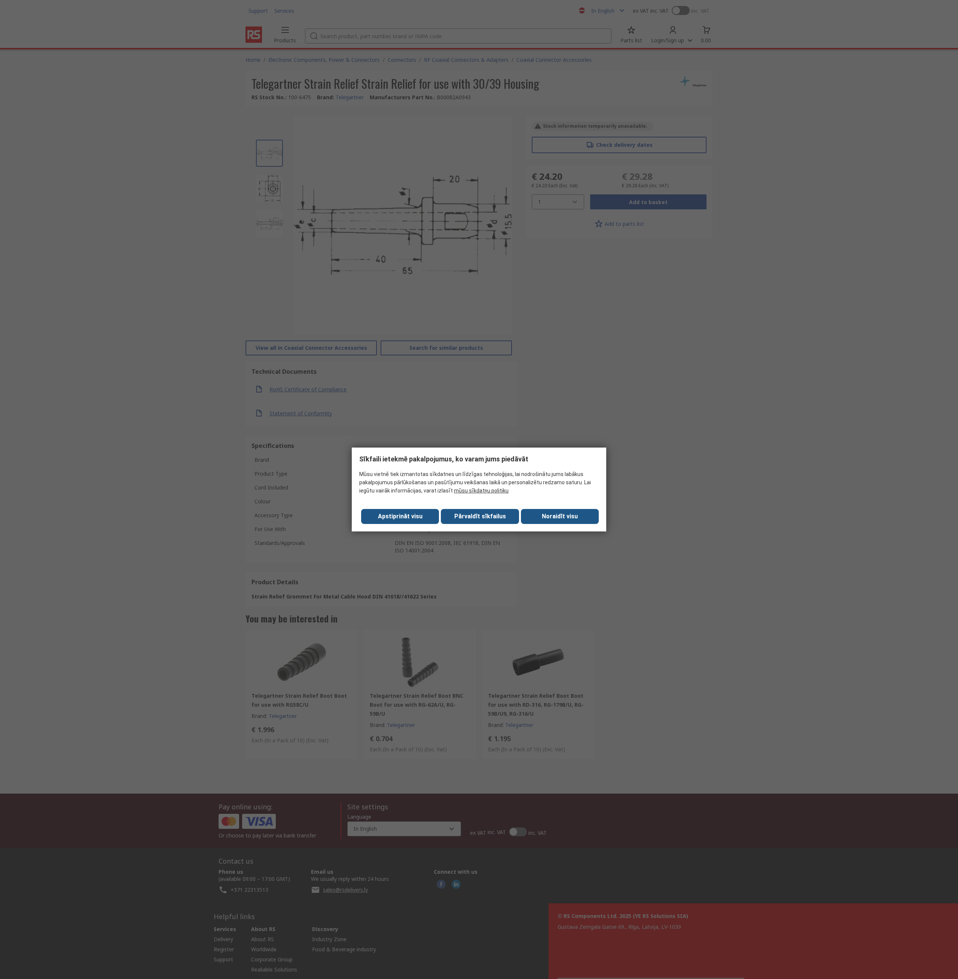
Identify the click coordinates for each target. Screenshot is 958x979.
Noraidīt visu (560, 516)
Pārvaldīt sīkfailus (480, 516)
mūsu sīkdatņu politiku (481, 491)
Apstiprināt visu (400, 516)
